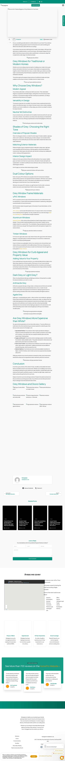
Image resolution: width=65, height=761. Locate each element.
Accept (33, 756)
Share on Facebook (29, 488)
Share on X (39, 488)
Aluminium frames (17, 220)
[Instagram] (41, 2)
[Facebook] (39, 2)
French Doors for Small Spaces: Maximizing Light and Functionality (9, 523)
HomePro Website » (50, 666)
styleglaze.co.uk (25, 479)
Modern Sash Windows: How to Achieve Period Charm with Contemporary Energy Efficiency (24, 523)
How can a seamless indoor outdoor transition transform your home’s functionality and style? (40, 523)
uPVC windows (16, 210)
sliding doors (20, 214)
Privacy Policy (49, 756)
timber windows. (23, 248)
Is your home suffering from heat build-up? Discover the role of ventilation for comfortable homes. (55, 523)
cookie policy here (18, 758)
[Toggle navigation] (63, 5)
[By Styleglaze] (4, 508)
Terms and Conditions (40, 756)
